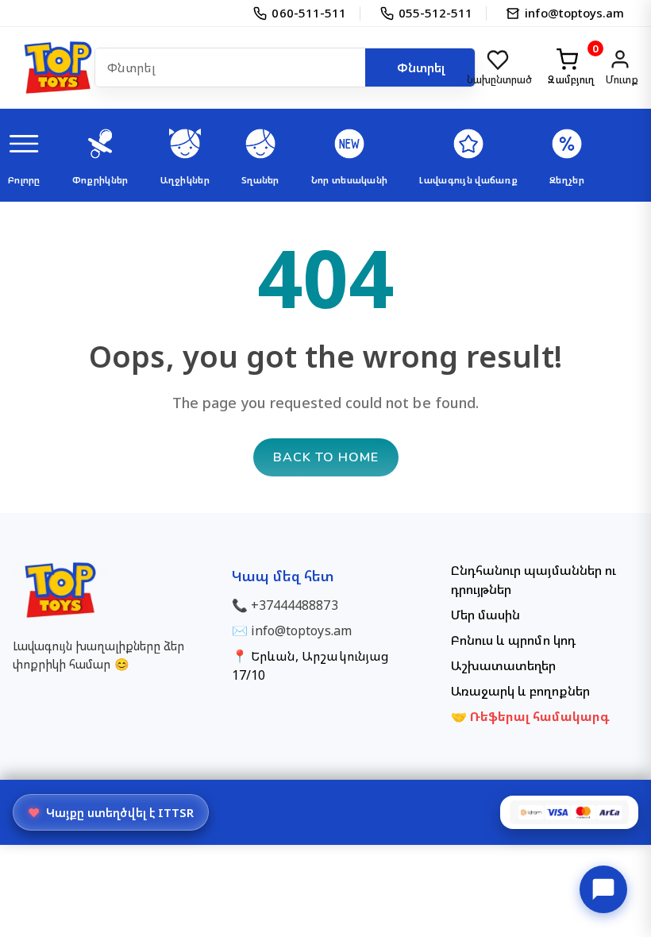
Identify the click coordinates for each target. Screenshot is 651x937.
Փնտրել (421, 67)
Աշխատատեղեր (503, 665)
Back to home (326, 457)
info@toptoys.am (301, 630)
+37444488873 (294, 605)
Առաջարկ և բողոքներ (520, 691)
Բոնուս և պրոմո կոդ (513, 640)
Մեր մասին (485, 614)
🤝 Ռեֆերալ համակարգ (530, 716)
